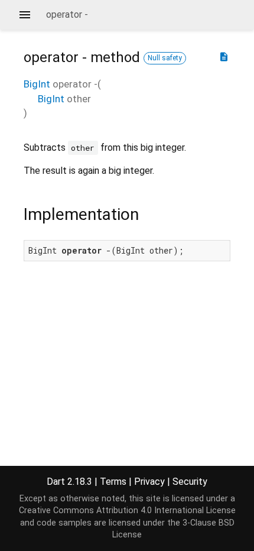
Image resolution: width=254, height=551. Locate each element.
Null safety (165, 58)
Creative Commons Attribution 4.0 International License (127, 510)
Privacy (149, 481)
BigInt (37, 84)
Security (189, 481)
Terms (113, 481)
